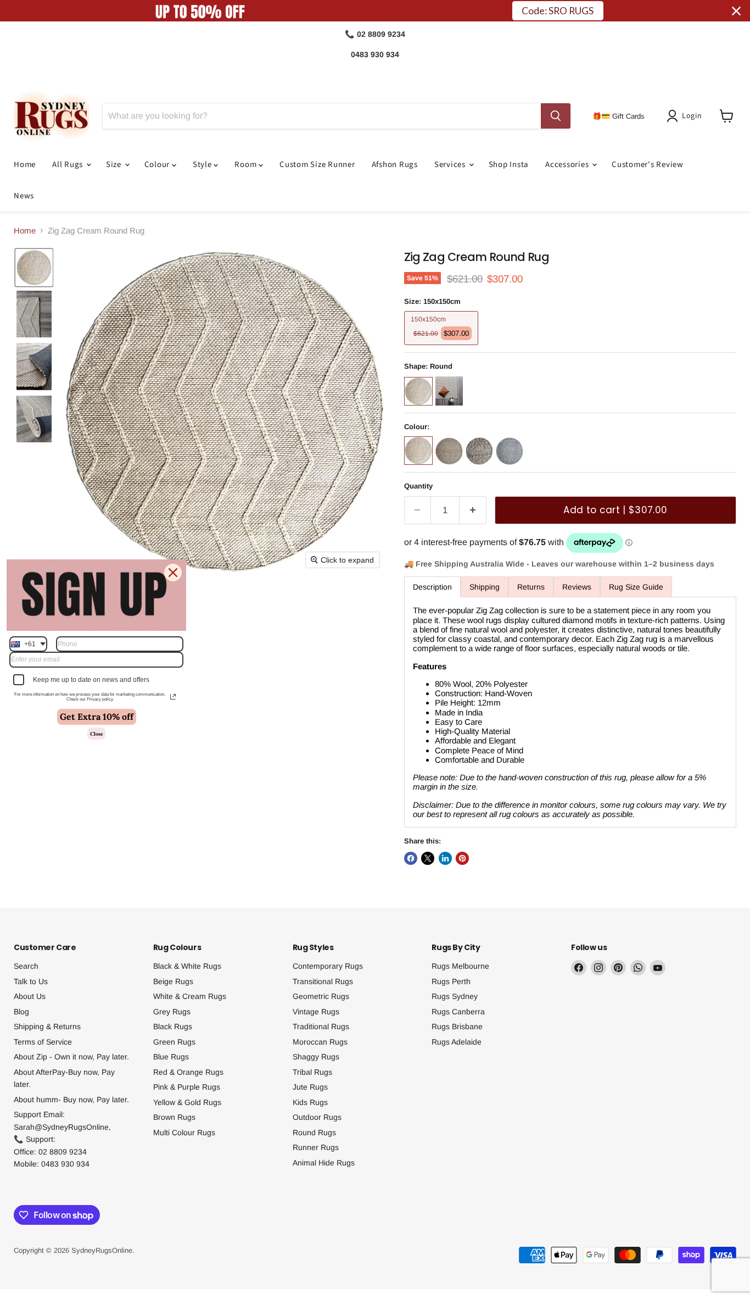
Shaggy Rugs (316, 1056)
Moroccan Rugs (320, 1041)
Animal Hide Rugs (324, 1162)
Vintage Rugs (316, 1011)
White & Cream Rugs (189, 996)
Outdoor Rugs (317, 1117)
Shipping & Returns (47, 1026)
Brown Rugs (174, 1117)
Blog (21, 1011)
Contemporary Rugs (328, 966)
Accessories (568, 164)
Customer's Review (648, 164)
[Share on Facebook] (410, 858)
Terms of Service (43, 1041)
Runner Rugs (316, 1147)
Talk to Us (31, 981)
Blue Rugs (171, 1056)
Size (115, 164)
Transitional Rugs (323, 981)
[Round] (419, 408)
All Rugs (68, 164)
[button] (686, 116)
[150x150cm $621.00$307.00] (443, 347)
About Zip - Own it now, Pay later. (71, 1056)
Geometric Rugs (321, 996)
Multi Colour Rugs (184, 1132)
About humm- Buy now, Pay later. (71, 1099)
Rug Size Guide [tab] (636, 586)
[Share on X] (427, 858)
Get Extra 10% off (96, 716)
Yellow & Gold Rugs (187, 1102)
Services (451, 164)
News (24, 196)
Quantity (418, 486)
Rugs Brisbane (457, 1026)
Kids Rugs (310, 1102)
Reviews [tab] (576, 586)
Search (26, 966)
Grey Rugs (172, 1011)
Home (25, 164)
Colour (158, 164)
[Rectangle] (450, 408)
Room (246, 164)
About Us (30, 996)
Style (203, 164)
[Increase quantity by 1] (473, 510)
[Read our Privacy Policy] (173, 696)
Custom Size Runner (317, 164)
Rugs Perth (451, 981)
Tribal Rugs (312, 1072)
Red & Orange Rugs (188, 1072)
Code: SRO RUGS (558, 10)
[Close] (173, 572)
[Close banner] (736, 11)
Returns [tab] (531, 586)
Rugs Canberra (458, 1011)
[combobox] (28, 644)
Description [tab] (432, 586)
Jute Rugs (310, 1086)
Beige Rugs (173, 981)
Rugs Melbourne (460, 966)
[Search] (555, 116)
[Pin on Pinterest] (462, 858)
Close (96, 733)
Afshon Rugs (395, 164)
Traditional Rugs (321, 1026)
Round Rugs (314, 1132)
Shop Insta (509, 164)
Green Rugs (174, 1041)
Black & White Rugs (187, 966)
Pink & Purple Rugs (186, 1086)
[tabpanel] (570, 712)
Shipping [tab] (484, 586)
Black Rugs (172, 1026)
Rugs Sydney (455, 996)
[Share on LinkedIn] (445, 858)
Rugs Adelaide (457, 1041)
